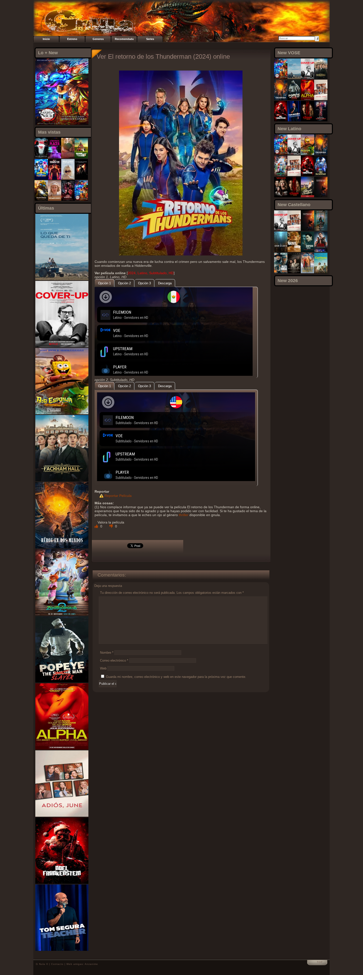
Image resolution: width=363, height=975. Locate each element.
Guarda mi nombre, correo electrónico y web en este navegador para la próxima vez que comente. (176, 677)
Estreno (72, 38)
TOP (320, 962)
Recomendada (124, 38)
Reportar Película (118, 496)
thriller (183, 515)
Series (150, 38)
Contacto (57, 964)
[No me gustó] (111, 526)
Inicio (46, 38)
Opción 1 (104, 283)
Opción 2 (124, 283)
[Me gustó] (97, 526)
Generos (98, 38)
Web (103, 668)
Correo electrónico (114, 660)
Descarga (165, 283)
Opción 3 (144, 283)
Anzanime (91, 964)
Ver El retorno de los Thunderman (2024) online (163, 56)
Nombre (106, 652)
